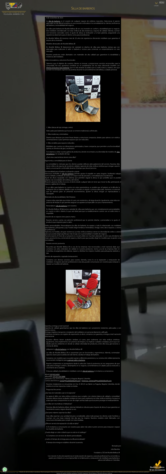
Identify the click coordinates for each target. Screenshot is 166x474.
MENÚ (161, 2)
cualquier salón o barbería (76, 360)
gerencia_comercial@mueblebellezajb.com (97, 381)
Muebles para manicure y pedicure (140, 472)
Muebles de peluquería (78, 472)
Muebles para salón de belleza (103, 472)
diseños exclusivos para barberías (57, 68)
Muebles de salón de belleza (26, 472)
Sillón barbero (114, 472)
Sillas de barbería (55, 472)
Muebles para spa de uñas (125, 472)
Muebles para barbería (89, 472)
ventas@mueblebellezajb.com (70, 381)
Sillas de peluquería (45, 472)
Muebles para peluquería (66, 472)
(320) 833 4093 (54, 374)
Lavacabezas (37, 472)
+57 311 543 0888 (59, 377)
